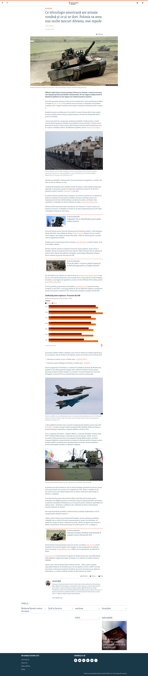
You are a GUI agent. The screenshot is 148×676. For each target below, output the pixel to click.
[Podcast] (142, 3)
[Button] (99, 34)
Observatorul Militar (93, 127)
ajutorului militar (81, 242)
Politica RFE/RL (25, 666)
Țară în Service (55, 608)
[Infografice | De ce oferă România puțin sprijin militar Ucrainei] (56, 221)
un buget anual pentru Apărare (89, 275)
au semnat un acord (81, 286)
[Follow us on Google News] (92, 660)
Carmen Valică (49, 26)
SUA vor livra (58, 103)
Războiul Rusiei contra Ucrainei (31, 610)
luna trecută (90, 545)
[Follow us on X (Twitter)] (96, 660)
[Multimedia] (137, 3)
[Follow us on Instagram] (83, 660)
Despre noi (24, 663)
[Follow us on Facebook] (75, 660)
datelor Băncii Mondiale (53, 282)
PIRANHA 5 (49, 427)
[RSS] (87, 660)
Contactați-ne (25, 659)
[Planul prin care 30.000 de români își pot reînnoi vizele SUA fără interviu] (114, 635)
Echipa (23, 669)
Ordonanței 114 (68, 191)
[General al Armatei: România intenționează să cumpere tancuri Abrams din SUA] (56, 535)
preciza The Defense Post (89, 202)
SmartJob (106, 608)
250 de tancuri (78, 233)
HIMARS (87, 363)
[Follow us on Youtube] (79, 660)
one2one (79, 608)
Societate (48, 8)
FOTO (77, 618)
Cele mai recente (50, 556)
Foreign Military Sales (64, 549)
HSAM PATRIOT (81, 359)
